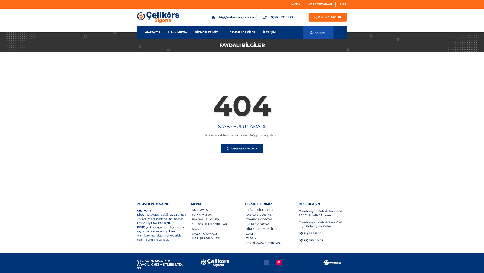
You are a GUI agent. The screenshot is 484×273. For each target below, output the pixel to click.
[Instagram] (146, 4)
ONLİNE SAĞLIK (329, 17)
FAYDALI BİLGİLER (242, 32)
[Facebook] (138, 4)
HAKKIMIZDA (177, 32)
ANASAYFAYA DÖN (244, 148)
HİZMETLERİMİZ (206, 32)
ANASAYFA (152, 32)
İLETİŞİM (269, 32)
